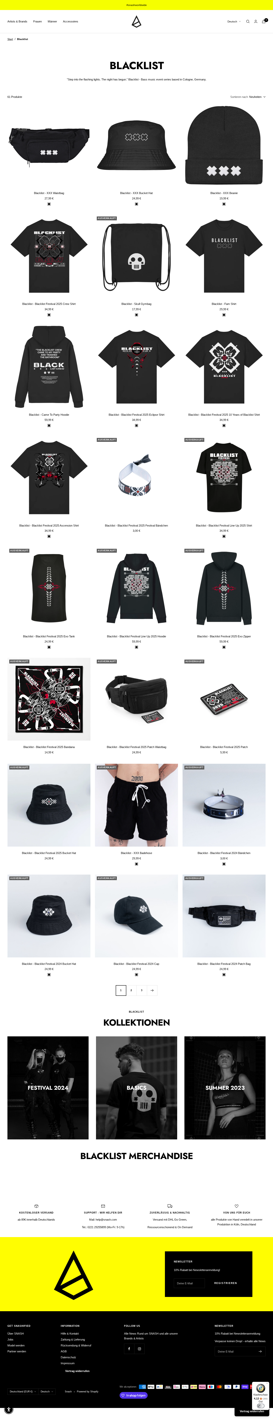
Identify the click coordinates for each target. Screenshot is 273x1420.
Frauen (37, 21)
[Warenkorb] (264, 21)
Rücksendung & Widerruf (76, 1345)
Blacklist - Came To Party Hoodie (49, 414)
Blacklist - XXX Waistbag (49, 193)
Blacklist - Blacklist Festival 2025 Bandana (49, 747)
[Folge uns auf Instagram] (139, 1349)
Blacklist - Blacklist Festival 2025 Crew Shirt (49, 303)
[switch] (260, 1406)
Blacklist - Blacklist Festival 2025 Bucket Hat (49, 853)
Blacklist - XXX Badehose (136, 853)
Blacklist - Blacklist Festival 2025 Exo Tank (49, 636)
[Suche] (248, 21)
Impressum (68, 1363)
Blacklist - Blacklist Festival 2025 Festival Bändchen (136, 525)
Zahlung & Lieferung (73, 1339)
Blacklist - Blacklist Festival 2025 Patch (224, 747)
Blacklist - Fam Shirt (224, 303)
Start (10, 39)
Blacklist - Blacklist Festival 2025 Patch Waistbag (136, 747)
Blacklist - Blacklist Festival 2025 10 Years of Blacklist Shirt (224, 414)
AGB (64, 1351)
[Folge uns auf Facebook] (129, 1349)
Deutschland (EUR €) (21, 1391)
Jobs (10, 1339)
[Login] (255, 21)
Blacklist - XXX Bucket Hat (136, 193)
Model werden (16, 1345)
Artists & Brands (17, 21)
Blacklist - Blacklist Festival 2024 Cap (136, 963)
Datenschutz (68, 1357)
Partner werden (16, 1351)
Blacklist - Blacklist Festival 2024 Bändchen (224, 853)
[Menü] (267, 1384)
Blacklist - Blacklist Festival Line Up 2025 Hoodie (136, 636)
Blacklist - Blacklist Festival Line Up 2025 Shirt (224, 525)
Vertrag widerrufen (77, 1371)
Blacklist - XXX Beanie (224, 193)
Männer (52, 21)
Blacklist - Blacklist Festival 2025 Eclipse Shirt (136, 414)
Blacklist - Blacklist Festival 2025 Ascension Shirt (49, 525)
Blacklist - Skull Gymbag (136, 303)
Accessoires (70, 21)
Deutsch (232, 21)
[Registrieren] (260, 1351)
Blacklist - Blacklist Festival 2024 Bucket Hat (49, 963)
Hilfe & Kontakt (70, 1333)
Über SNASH (15, 1333)
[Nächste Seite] (152, 990)
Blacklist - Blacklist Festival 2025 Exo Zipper (224, 636)
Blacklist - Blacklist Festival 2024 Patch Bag (224, 963)
